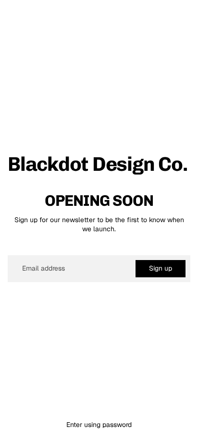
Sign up (160, 268)
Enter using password (99, 424)
